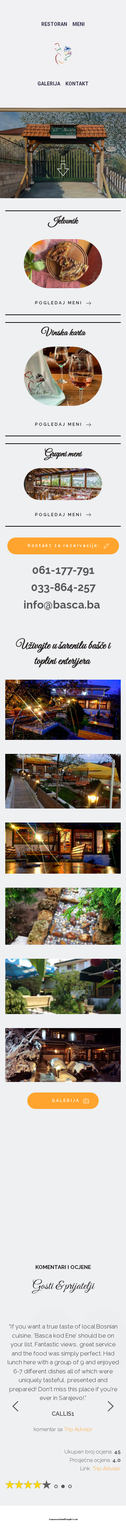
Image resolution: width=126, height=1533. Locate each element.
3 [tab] (70, 1486)
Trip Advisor (106, 1468)
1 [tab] (56, 1486)
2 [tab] (63, 1486)
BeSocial (74, 1519)
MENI (78, 24)
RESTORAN (54, 24)
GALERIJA (48, 83)
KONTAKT (77, 83)
